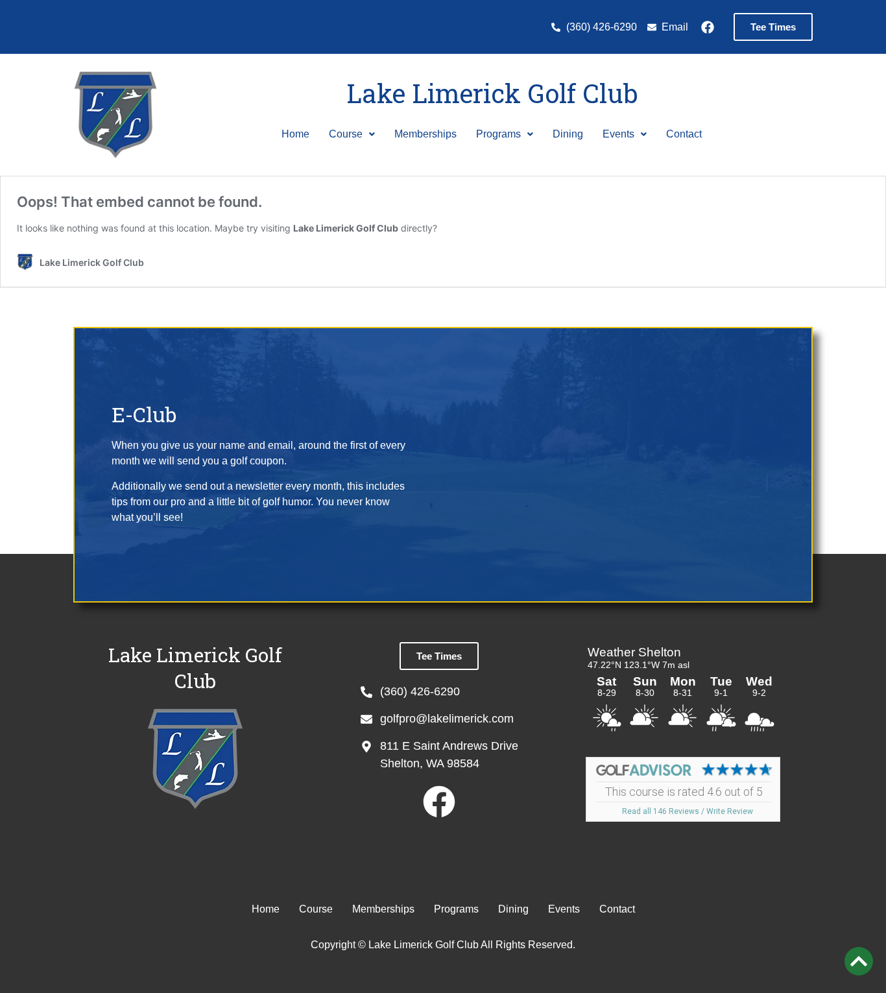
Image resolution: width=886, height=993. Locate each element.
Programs (498, 133)
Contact (684, 133)
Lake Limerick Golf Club (492, 93)
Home (295, 133)
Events (618, 133)
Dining (568, 133)
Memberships (425, 133)
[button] (352, 134)
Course (346, 133)
